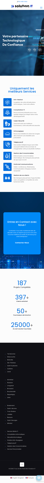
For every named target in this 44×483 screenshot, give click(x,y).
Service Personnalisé (14, 449)
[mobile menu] (41, 7)
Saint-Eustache (12, 366)
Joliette (9, 414)
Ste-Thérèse (11, 363)
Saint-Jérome (12, 408)
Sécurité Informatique (14, 437)
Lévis (8, 397)
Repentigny (11, 394)
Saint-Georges (12, 420)
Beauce (9, 417)
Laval (9, 372)
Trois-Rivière (11, 411)
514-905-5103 (22, 2)
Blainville (10, 360)
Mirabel (9, 423)
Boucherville (11, 391)
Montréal (10, 380)
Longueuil (10, 386)
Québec (10, 369)
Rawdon (10, 383)
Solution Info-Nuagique (15, 440)
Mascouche (11, 357)
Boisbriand (10, 405)
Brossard (10, 389)
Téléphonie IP (11, 443)
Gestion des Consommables (16, 446)
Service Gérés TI (12, 431)
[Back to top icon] (22, 464)
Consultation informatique (16, 434)
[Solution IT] (22, 6)
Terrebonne (11, 354)
